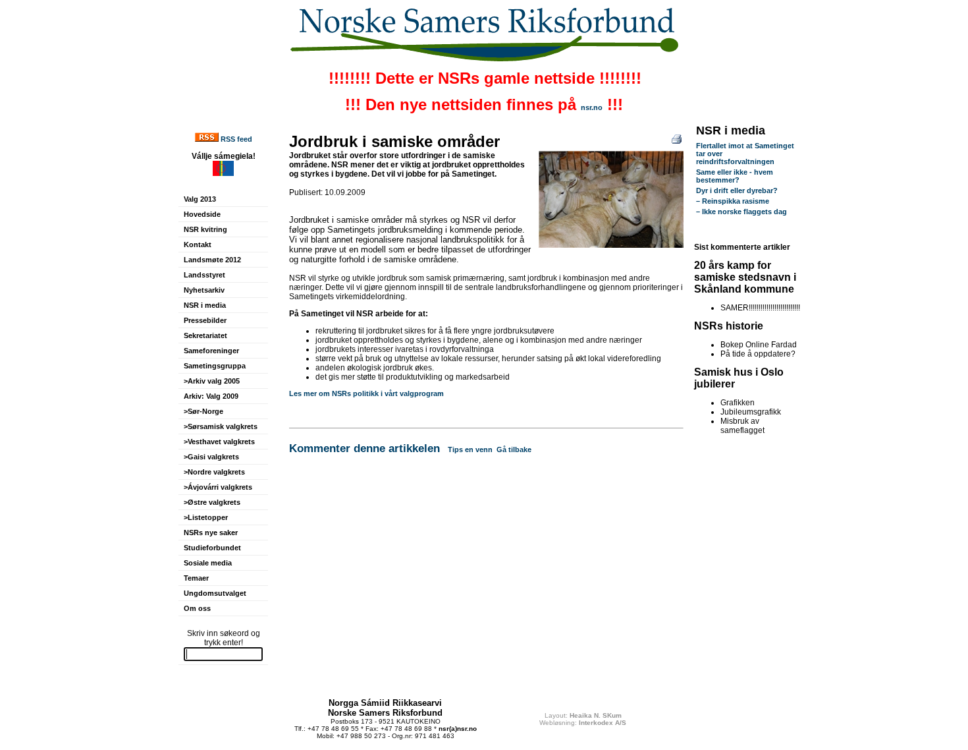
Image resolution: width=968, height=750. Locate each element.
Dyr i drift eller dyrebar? (737, 190)
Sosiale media (208, 563)
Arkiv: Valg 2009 (211, 396)
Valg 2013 (200, 199)
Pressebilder (205, 320)
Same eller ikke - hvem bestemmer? (734, 176)
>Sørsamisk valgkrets (220, 426)
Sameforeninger (211, 351)
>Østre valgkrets (212, 502)
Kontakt (197, 244)
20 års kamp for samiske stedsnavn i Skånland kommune (745, 277)
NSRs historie (728, 326)
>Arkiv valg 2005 (212, 381)
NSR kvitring (205, 229)
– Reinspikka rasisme (732, 201)
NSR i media (205, 305)
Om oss (197, 608)
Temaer (196, 578)
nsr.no (592, 107)
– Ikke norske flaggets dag (741, 212)
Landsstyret (204, 275)
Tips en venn (470, 449)
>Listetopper (206, 517)
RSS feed (236, 139)
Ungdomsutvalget (215, 593)
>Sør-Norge (203, 411)
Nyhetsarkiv (204, 290)
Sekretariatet (205, 335)
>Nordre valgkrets (214, 472)
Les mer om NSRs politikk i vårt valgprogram (366, 393)
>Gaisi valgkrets (211, 457)
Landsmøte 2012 (212, 260)
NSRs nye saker (211, 532)
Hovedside (202, 214)
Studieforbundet (212, 548)
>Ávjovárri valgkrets (218, 487)
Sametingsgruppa (215, 366)
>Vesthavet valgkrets (219, 442)
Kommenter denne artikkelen (364, 448)
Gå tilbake (514, 449)
